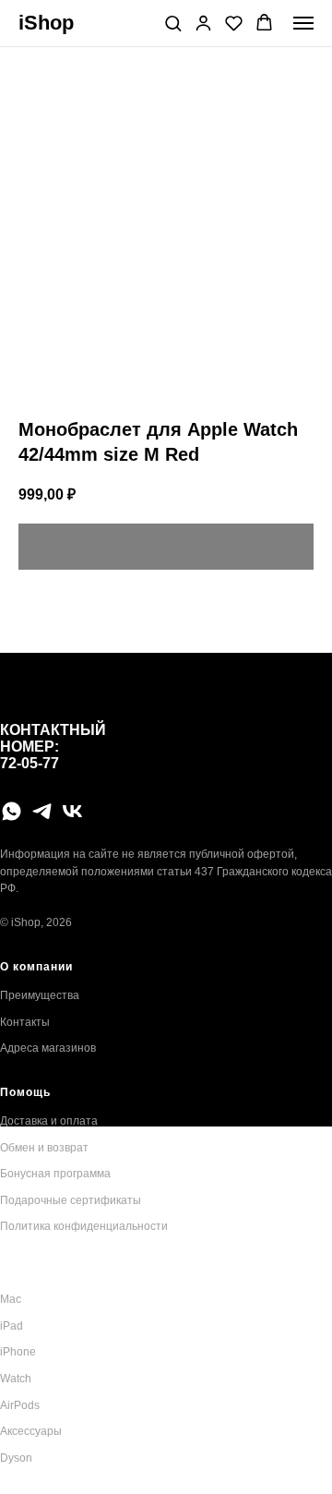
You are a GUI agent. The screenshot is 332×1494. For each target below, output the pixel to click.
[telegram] (41, 811)
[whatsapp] (11, 811)
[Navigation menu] (303, 23)
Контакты (25, 1022)
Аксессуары (31, 1431)
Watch (15, 1378)
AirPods (20, 1405)
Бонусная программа (55, 1173)
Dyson (16, 1458)
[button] (173, 22)
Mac (10, 1299)
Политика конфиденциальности (84, 1226)
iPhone (18, 1351)
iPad (11, 1325)
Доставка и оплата (49, 1120)
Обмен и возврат (44, 1147)
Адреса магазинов (48, 1048)
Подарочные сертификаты (70, 1200)
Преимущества (39, 995)
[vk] (72, 811)
